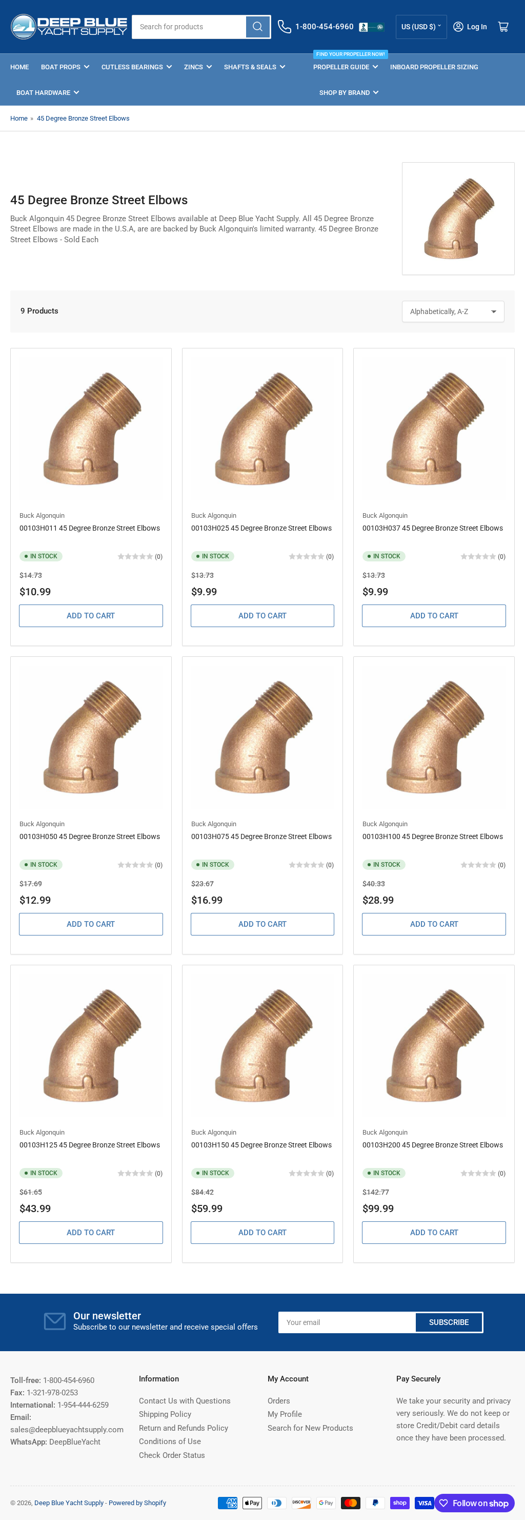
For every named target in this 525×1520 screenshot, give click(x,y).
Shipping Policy (165, 1414)
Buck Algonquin (42, 515)
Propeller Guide (345, 62)
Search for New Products (310, 1428)
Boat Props (60, 67)
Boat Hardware (43, 92)
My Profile (285, 1414)
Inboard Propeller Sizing (434, 67)
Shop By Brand (344, 92)
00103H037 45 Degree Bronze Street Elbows (432, 528)
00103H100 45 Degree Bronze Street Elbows (432, 836)
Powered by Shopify (137, 1503)
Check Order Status (172, 1455)
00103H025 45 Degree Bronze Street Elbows (261, 528)
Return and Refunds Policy (183, 1428)
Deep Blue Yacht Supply (69, 1503)
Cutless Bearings (132, 67)
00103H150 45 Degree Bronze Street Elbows (261, 1145)
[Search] (258, 27)
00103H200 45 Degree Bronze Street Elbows (432, 1145)
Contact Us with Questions (185, 1401)
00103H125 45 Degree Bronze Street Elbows (89, 1145)
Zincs (193, 67)
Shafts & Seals (250, 67)
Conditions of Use (170, 1441)
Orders (279, 1401)
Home (19, 67)
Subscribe (449, 1322)
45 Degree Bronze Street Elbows (83, 118)
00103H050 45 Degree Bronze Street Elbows (89, 836)
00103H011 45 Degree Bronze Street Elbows (89, 528)
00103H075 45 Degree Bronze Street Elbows (261, 836)
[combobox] (201, 27)
